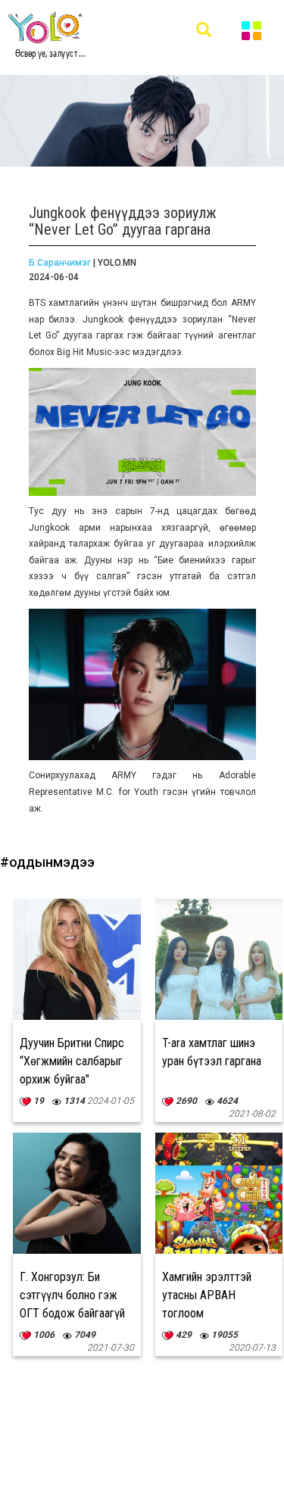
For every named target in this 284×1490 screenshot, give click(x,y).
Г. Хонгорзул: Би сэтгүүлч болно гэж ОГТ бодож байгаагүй (72, 1295)
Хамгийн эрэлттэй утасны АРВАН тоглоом (206, 1295)
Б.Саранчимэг (60, 262)
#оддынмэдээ (47, 862)
